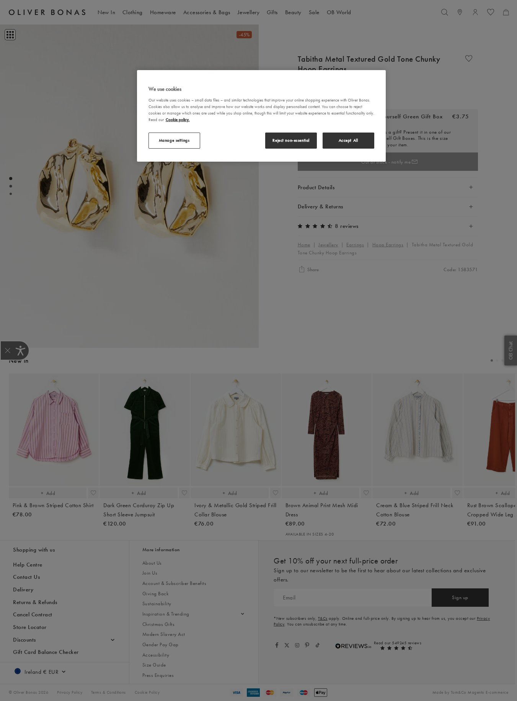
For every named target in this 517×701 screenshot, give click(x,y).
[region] (261, 116)
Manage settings (174, 140)
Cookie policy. (178, 119)
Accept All (348, 140)
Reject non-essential (290, 140)
